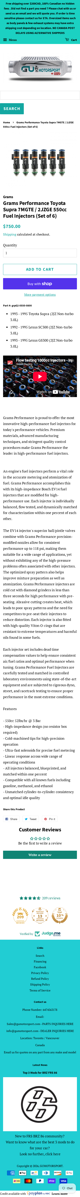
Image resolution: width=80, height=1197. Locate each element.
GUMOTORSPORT (51, 1166)
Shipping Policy (40, 984)
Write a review (40, 855)
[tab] (40, 578)
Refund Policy (40, 979)
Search (40, 956)
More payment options (40, 294)
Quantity (10, 245)
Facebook (40, 967)
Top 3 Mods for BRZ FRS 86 (40, 1073)
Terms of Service (40, 990)
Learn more (60, 1194)
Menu (12, 40)
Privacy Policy (40, 973)
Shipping (9, 234)
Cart (74, 40)
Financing (40, 961)
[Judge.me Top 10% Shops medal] (59, 915)
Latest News (40, 1065)
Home (6, 122)
